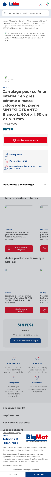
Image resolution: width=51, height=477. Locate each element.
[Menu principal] (5, 4)
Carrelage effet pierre (11, 23)
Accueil (5, 21)
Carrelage (22, 21)
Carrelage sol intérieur (37, 21)
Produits (13, 21)
